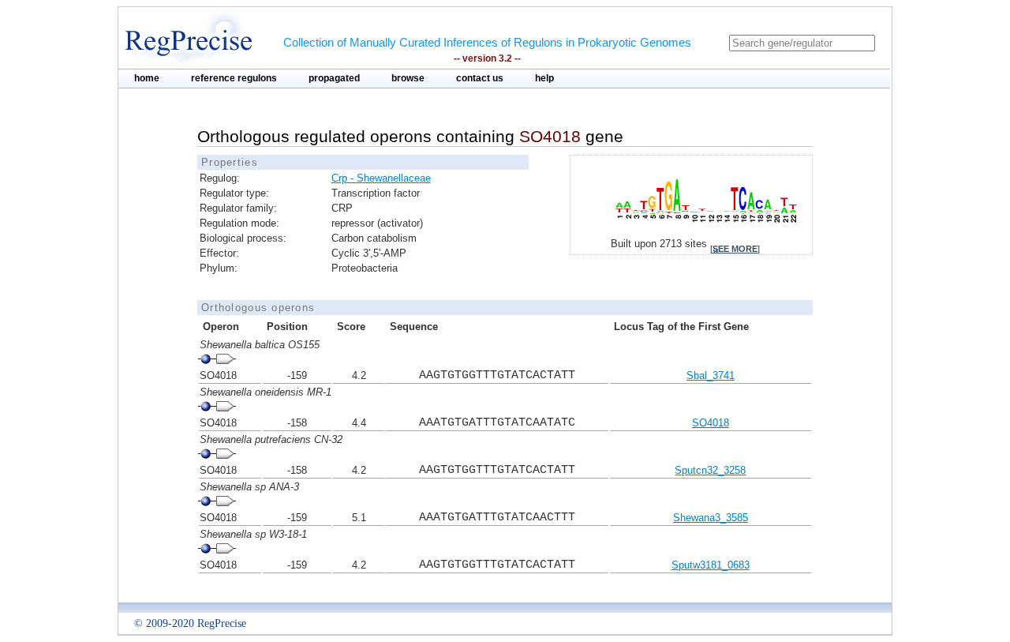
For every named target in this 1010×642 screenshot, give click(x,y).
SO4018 (710, 423)
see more (735, 248)
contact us (479, 78)
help (544, 78)
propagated (334, 78)
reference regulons (234, 78)
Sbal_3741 (710, 375)
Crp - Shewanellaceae (381, 178)
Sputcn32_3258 (710, 470)
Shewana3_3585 (710, 518)
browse (408, 78)
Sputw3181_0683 (710, 565)
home (146, 78)
